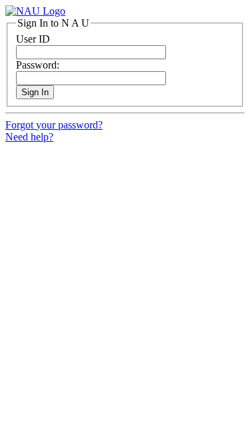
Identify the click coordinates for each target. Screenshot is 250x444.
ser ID (33, 39)
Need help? (29, 136)
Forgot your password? (54, 124)
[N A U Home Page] (35, 11)
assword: (37, 65)
